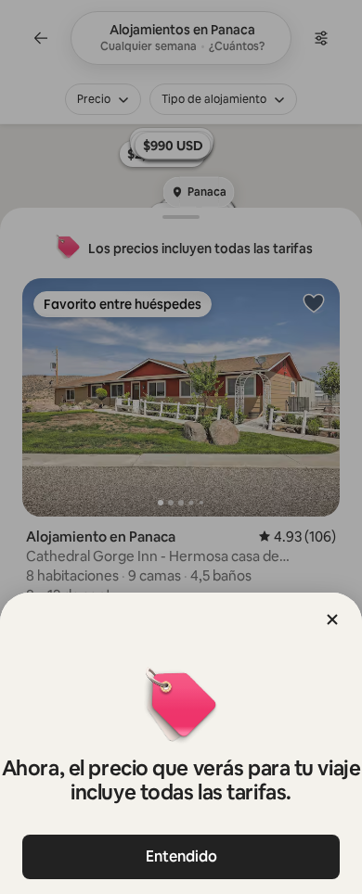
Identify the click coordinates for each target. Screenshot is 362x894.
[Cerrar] (332, 619)
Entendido (181, 856)
